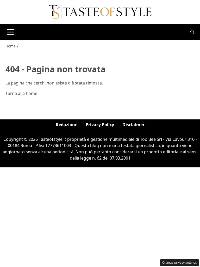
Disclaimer (133, 125)
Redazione (66, 125)
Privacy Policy (100, 125)
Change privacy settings (179, 262)
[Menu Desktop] (10, 32)
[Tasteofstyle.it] (100, 12)
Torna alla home (21, 93)
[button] (192, 32)
